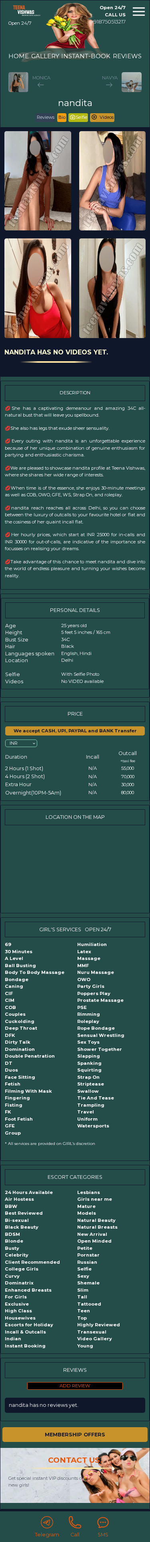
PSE (82, 1007)
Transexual (91, 1332)
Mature (86, 1206)
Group (13, 1133)
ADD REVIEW (75, 1386)
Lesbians (88, 1192)
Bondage (16, 979)
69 (8, 944)
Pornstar (88, 1255)
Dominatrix (19, 1283)
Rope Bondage (96, 1028)
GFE (10, 1126)
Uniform (87, 1119)
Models (86, 1213)
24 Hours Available (29, 1192)
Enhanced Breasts (28, 1290)
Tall (82, 1297)
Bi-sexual (17, 1220)
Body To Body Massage (34, 972)
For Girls (16, 1297)
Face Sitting (20, 1077)
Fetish (12, 1084)
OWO (83, 979)
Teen (83, 1311)
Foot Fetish (19, 1119)
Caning (14, 986)
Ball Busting (20, 965)
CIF (9, 993)
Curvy (12, 1276)
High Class (18, 1311)
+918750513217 (108, 22)
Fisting (13, 1105)
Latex (84, 951)
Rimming (88, 1014)
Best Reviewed (24, 1213)
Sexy (83, 1276)
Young (85, 1346)
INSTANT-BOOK (85, 56)
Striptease (90, 1084)
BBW (11, 1206)
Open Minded (94, 1241)
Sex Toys (88, 1042)
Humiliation (92, 944)
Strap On (88, 1077)
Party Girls (90, 986)
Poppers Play (93, 993)
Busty (12, 1248)
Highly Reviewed (98, 1325)
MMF (83, 965)
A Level (14, 958)
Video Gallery (94, 1338)
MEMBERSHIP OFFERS (75, 1435)
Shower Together (99, 1049)
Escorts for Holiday (29, 1325)
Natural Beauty (96, 1220)
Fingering (17, 1098)
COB (10, 1007)
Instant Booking (25, 1346)
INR (14, 743)
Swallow (88, 1091)
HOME (18, 56)
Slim (82, 1290)
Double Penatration (30, 1056)
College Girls (21, 1269)
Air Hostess (19, 1199)
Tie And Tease (95, 1098)
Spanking (89, 1063)
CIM (9, 1000)
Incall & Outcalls (25, 1332)
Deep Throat (21, 1028)
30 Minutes (18, 951)
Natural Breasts (97, 1227)
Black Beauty (21, 1227)
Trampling (90, 1105)
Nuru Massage (95, 972)
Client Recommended (32, 1262)
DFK (10, 1035)
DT (8, 1063)
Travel (85, 1112)
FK (8, 1112)
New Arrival (92, 1234)
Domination (20, 1049)
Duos (11, 1070)
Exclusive (17, 1304)
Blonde (14, 1241)
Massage (88, 958)
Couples (15, 1014)
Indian (13, 1338)
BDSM (12, 1234)
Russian (87, 1262)
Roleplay (88, 1021)
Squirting (89, 1070)
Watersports (93, 1126)
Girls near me (94, 1199)
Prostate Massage (100, 1000)
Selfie (84, 1269)
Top (82, 1318)
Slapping (88, 1056)
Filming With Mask (28, 1091)
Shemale (88, 1283)
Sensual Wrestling (100, 1035)
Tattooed (89, 1304)
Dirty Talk (17, 1042)
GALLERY (45, 56)
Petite (84, 1248)
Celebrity (16, 1255)
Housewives (20, 1318)
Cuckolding (19, 1021)
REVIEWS (127, 56)
